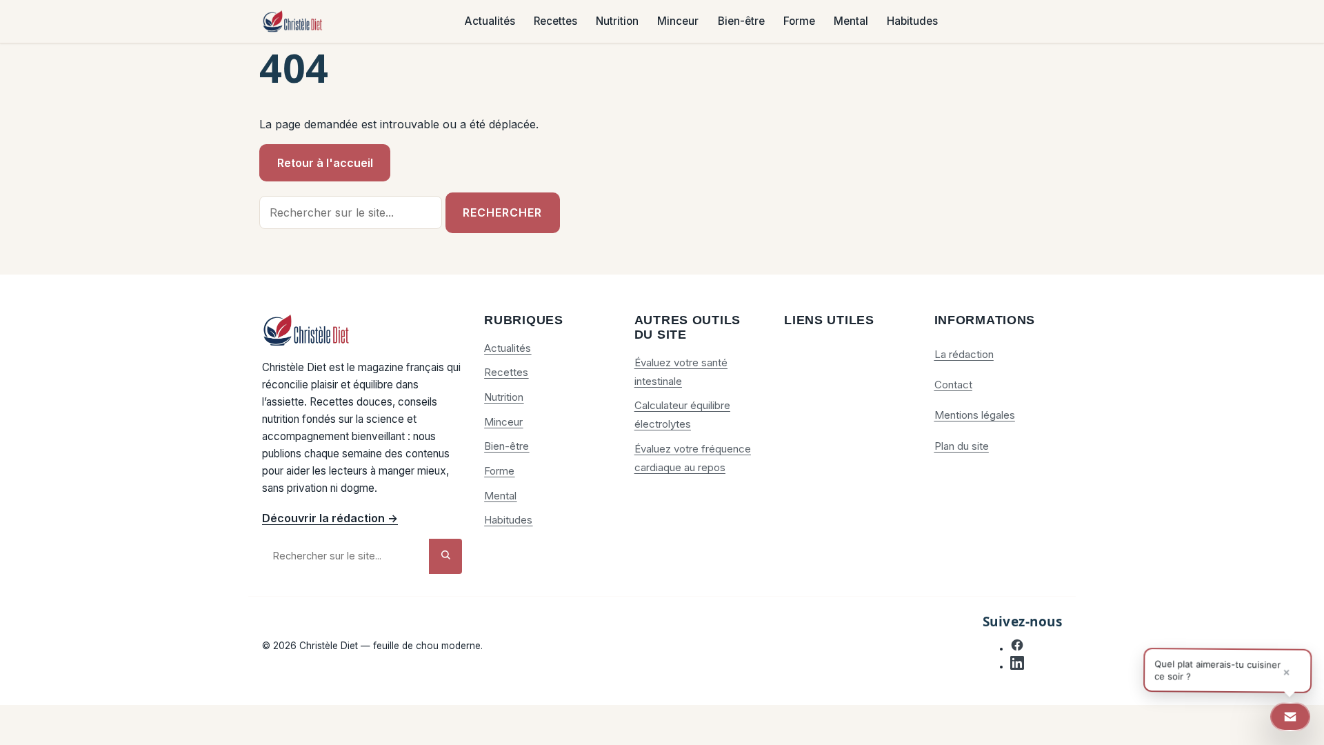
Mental (851, 21)
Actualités (490, 21)
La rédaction (964, 354)
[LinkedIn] (1017, 666)
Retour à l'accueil (325, 163)
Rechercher (502, 212)
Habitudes (912, 21)
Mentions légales (974, 414)
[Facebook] (1017, 648)
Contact (953, 384)
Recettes (555, 21)
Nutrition (617, 21)
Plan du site (961, 446)
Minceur (678, 21)
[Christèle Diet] (293, 22)
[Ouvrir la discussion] (1290, 716)
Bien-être (741, 21)
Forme (799, 21)
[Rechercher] (445, 556)
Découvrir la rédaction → (330, 518)
